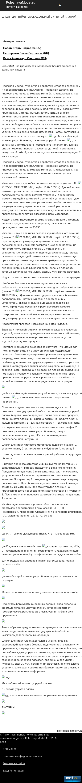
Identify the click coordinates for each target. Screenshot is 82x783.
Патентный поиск (16, 6)
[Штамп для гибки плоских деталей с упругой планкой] (3, 387)
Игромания (10, 748)
